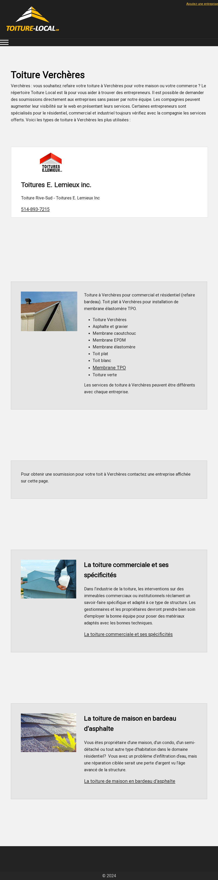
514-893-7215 (35, 209)
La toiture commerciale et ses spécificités (128, 634)
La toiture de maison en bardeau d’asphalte (129, 781)
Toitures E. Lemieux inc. (56, 185)
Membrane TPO (109, 367)
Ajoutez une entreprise (202, 4)
